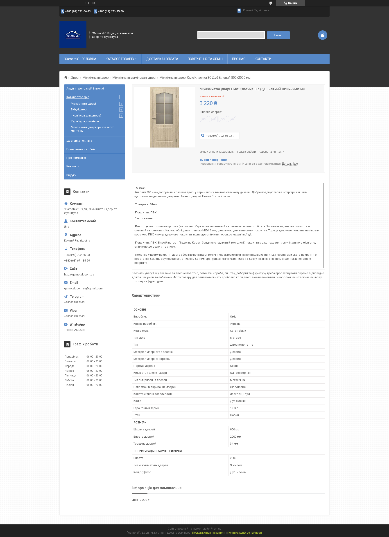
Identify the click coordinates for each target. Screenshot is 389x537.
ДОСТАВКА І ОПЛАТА (162, 59)
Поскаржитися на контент (208, 532)
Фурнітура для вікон (85, 121)
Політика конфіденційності (244, 532)
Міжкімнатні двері (96, 77)
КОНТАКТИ (263, 59)
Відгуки (71, 175)
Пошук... (278, 35)
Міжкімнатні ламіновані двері (134, 77)
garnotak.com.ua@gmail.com (83, 288)
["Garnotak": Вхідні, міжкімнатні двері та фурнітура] (72, 34)
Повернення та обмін (80, 149)
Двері (74, 77)
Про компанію (76, 157)
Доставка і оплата (79, 140)
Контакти (72, 166)
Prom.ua (216, 528)
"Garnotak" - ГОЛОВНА (80, 59)
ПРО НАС (238, 59)
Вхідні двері (79, 109)
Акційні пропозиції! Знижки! (85, 88)
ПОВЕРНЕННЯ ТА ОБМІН (205, 59)
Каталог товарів (77, 97)
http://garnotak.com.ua (79, 274)
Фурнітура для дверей (86, 115)
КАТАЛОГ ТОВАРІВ (120, 59)
